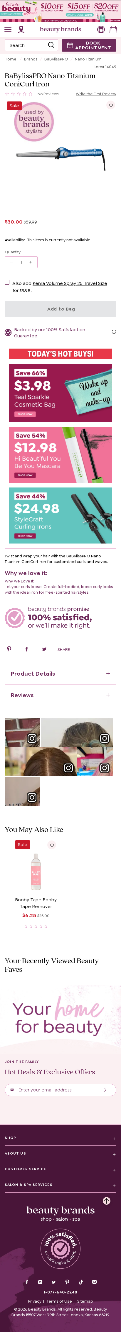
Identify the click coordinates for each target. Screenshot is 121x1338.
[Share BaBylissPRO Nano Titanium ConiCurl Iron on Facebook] (26, 650)
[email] (94, 1282)
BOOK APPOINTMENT (93, 45)
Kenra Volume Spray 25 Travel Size (70, 283)
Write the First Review (96, 93)
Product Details (33, 673)
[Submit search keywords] (51, 45)
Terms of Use (59, 1301)
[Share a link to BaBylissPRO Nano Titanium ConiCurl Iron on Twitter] (44, 650)
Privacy (34, 1301)
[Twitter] (54, 1283)
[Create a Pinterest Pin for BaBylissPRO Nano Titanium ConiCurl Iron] (9, 650)
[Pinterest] (67, 1283)
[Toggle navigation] (8, 29)
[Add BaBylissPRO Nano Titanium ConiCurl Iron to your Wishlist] (110, 105)
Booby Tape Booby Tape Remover (36, 903)
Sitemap (85, 1301)
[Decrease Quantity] (32, 262)
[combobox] (31, 45)
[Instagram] (40, 1283)
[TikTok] (81, 1282)
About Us (15, 1153)
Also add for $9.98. (59, 286)
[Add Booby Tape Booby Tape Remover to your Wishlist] (51, 844)
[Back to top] (106, 1199)
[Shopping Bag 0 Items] (113, 29)
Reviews (22, 695)
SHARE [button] (64, 649)
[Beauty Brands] (60, 29)
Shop (10, 1137)
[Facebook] (27, 1283)
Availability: (15, 240)
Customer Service (25, 1169)
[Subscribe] (104, 1090)
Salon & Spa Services (29, 1184)
